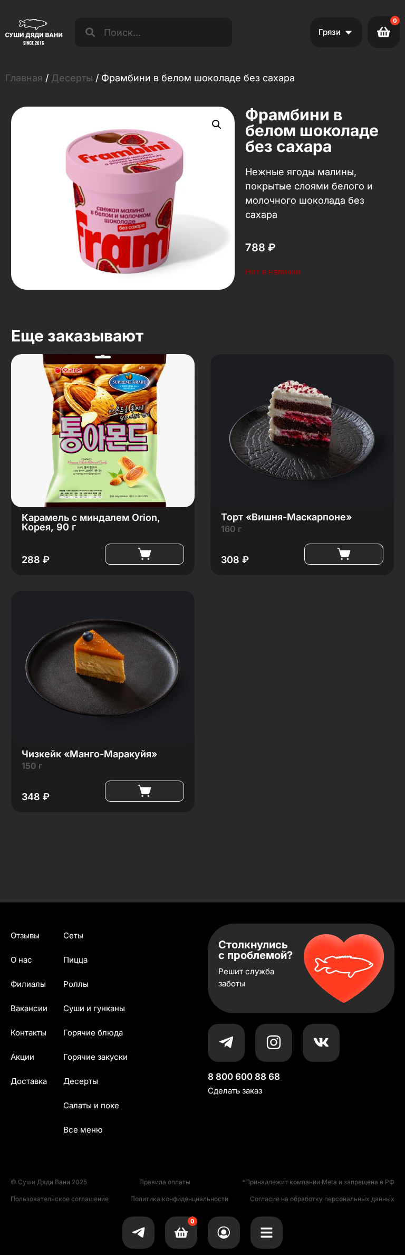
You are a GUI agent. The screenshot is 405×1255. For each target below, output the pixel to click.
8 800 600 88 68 (244, 1076)
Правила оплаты (164, 1182)
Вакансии (29, 1008)
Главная (24, 77)
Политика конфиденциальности (179, 1199)
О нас (21, 960)
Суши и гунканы (94, 1008)
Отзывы (25, 935)
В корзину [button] (144, 554)
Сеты (73, 935)
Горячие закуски (95, 1057)
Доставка (29, 1081)
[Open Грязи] (348, 32)
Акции (22, 1057)
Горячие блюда (93, 1033)
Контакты (28, 1033)
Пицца (75, 960)
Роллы (76, 984)
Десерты (72, 77)
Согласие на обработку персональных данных (322, 1199)
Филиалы (28, 984)
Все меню (83, 1130)
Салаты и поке (91, 1105)
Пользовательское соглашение (60, 1199)
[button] (216, 124)
